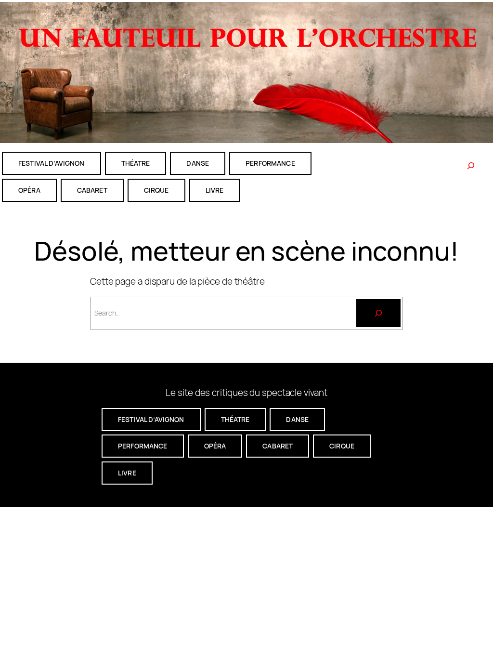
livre (215, 190)
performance (270, 163)
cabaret (92, 190)
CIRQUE (156, 190)
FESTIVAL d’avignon (51, 163)
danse (197, 163)
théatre (135, 163)
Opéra (29, 190)
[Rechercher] (471, 166)
